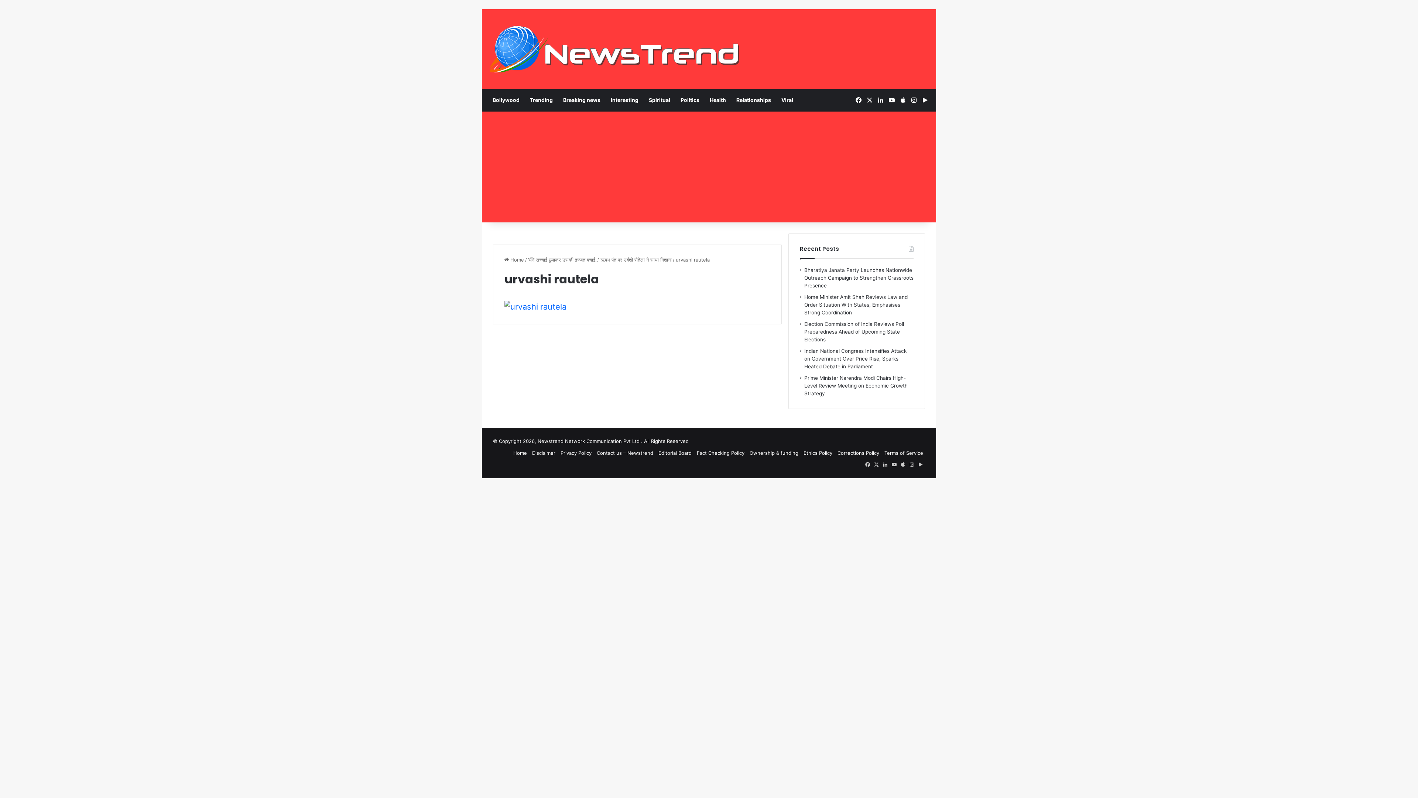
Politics (690, 100)
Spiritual (659, 100)
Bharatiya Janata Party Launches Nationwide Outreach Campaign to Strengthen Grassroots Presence (859, 278)
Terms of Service (903, 453)
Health (718, 100)
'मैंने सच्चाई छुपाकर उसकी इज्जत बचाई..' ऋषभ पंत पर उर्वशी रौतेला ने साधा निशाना (600, 260)
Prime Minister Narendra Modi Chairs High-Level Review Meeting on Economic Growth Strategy (856, 385)
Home (516, 260)
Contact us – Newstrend (625, 453)
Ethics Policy (818, 453)
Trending (541, 100)
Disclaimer (543, 453)
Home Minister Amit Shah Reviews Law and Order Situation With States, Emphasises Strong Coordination (856, 305)
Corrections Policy (858, 453)
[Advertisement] (709, 167)
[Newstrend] (614, 49)
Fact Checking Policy (720, 453)
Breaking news (581, 100)
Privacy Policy (576, 453)
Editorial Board (675, 453)
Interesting (624, 100)
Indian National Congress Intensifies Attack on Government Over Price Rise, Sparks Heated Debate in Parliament (855, 358)
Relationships (753, 100)
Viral (787, 100)
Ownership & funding (774, 453)
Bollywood (506, 100)
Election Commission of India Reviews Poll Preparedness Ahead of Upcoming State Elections (854, 331)
